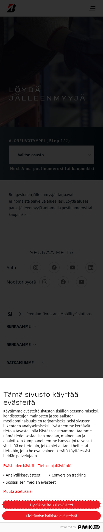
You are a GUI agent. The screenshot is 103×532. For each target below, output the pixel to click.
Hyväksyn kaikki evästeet (51, 504)
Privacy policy (58, 491)
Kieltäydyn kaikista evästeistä (51, 516)
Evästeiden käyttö (18, 465)
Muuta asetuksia (17, 491)
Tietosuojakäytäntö (54, 465)
